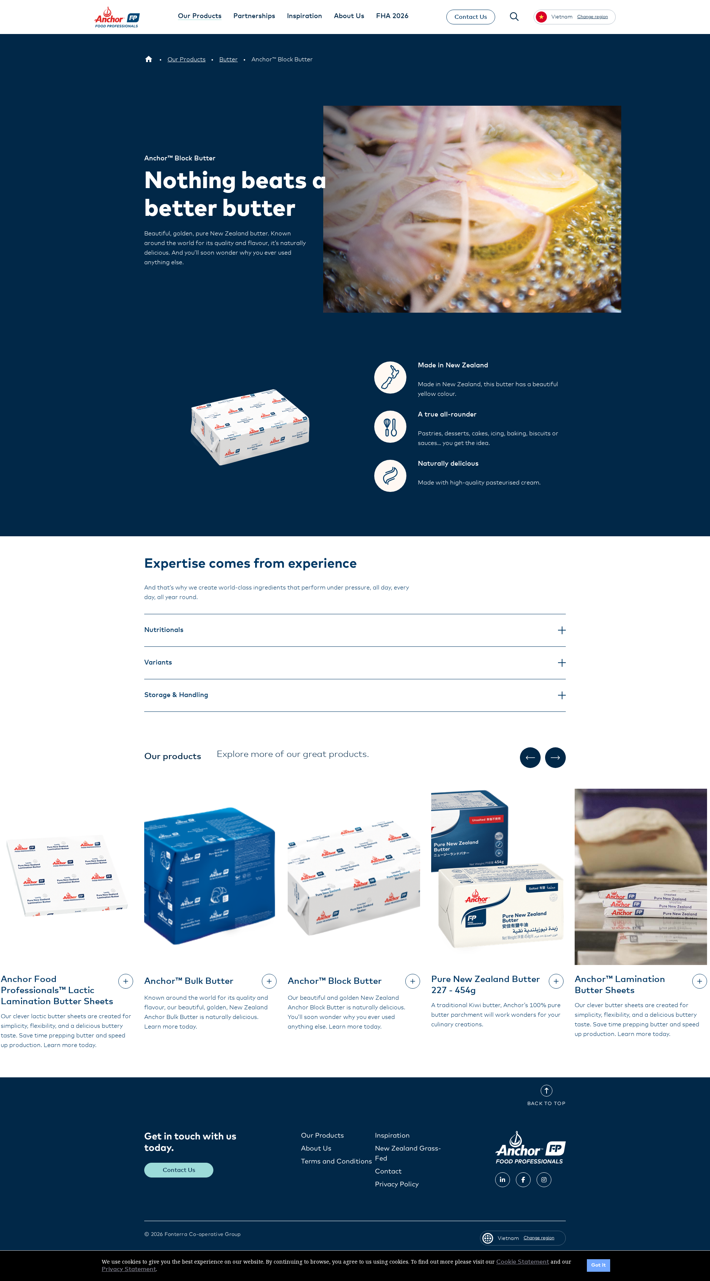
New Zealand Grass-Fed (408, 1153)
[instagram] (544, 1179)
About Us (316, 1148)
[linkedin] (502, 1179)
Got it (598, 1265)
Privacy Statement (129, 1269)
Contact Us (470, 17)
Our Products (322, 1135)
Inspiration (392, 1135)
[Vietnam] (148, 59)
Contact (388, 1171)
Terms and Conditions (336, 1161)
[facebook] (523, 1179)
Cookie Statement (522, 1262)
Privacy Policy (397, 1184)
